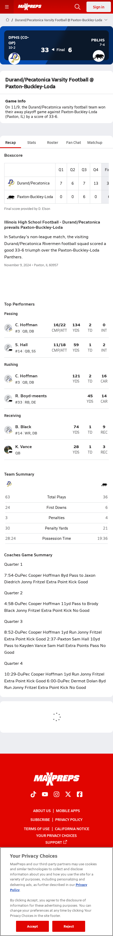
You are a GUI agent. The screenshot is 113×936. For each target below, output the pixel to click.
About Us (42, 810)
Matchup (94, 142)
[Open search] (77, 7)
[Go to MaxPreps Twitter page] (68, 794)
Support (53, 842)
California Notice (72, 828)
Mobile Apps (68, 810)
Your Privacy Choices (56, 835)
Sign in (98, 6)
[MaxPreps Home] (30, 6)
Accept (32, 926)
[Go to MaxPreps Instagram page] (56, 794)
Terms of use (37, 828)
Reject (69, 926)
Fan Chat (73, 142)
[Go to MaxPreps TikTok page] (33, 794)
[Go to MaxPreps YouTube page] (45, 794)
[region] (56, 891)
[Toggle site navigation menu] (7, 7)
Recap (10, 142)
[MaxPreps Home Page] (7, 20)
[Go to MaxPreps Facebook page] (79, 794)
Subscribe (40, 819)
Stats (31, 142)
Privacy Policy (69, 819)
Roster (52, 142)
